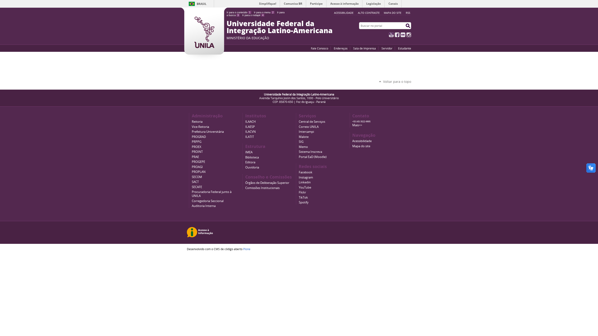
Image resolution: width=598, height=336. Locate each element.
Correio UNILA (309, 127)
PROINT (197, 152)
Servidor (386, 48)
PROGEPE (198, 162)
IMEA (249, 152)
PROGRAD (199, 137)
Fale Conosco (319, 48)
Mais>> (357, 125)
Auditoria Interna (204, 206)
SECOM (197, 177)
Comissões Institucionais (262, 188)
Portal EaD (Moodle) (313, 157)
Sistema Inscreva (310, 152)
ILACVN (250, 132)
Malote (304, 137)
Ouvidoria (252, 167)
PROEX (196, 147)
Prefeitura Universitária (208, 132)
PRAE (195, 157)
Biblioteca (252, 157)
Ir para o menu (264, 12)
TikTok (303, 198)
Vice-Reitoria (200, 127)
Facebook (397, 34)
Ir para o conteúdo (238, 12)
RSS (408, 12)
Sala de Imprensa (364, 48)
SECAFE (197, 187)
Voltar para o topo (397, 81)
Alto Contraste (369, 12)
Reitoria (197, 122)
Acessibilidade (362, 141)
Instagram (408, 34)
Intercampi (306, 132)
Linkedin (305, 182)
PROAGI (197, 167)
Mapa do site (392, 12)
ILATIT (249, 137)
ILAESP (250, 127)
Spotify (304, 202)
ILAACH (250, 122)
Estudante (404, 48)
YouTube (391, 34)
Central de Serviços (312, 122)
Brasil (201, 4)
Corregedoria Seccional (208, 201)
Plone (246, 249)
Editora (250, 162)
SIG (301, 142)
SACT (195, 182)
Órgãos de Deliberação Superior (267, 183)
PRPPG (196, 142)
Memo (303, 147)
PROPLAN (199, 172)
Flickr (403, 34)
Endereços (341, 48)
